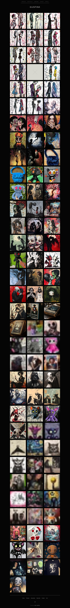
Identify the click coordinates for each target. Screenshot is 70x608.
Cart (47, 598)
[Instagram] (35, 602)
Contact (42, 1)
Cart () (46, 1)
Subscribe (36, 1)
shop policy (30, 1)
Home (23, 598)
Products (24, 1)
